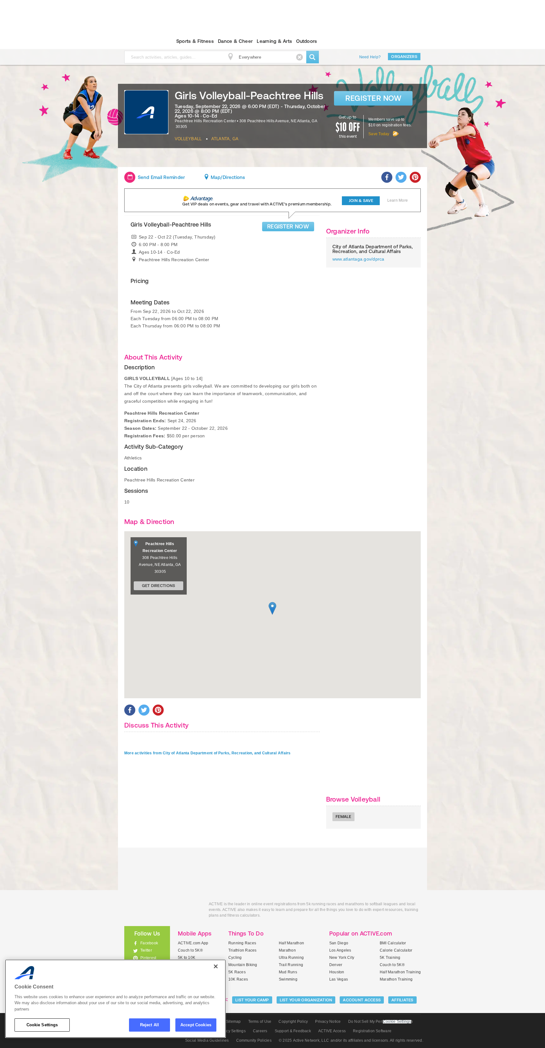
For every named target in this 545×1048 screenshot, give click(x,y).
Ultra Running (291, 957)
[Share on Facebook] (386, 177)
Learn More (397, 200)
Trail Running (291, 965)
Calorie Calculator (396, 950)
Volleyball (188, 138)
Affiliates (402, 1000)
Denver (335, 965)
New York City (341, 957)
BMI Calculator (393, 943)
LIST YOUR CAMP (252, 1000)
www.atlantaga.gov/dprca (358, 259)
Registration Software (372, 1031)
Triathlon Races (242, 950)
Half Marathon (291, 943)
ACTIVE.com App (193, 943)
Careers (260, 1031)
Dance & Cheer (235, 41)
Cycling (235, 957)
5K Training (390, 957)
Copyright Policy (293, 1021)
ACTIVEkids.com (141, 41)
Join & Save (361, 200)
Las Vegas (338, 979)
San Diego (338, 943)
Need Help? (370, 57)
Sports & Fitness (195, 41)
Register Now (373, 98)
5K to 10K (186, 957)
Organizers (404, 56)
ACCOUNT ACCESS (362, 1000)
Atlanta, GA (225, 138)
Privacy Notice (328, 1021)
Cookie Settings (42, 1024)
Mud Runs (288, 972)
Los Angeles (340, 950)
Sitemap (233, 1021)
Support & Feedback (293, 1031)
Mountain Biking (242, 965)
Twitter (146, 950)
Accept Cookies (195, 1024)
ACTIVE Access (332, 1031)
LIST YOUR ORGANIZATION (306, 1000)
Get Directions (158, 585)
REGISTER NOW (288, 226)
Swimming (288, 979)
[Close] (216, 966)
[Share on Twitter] (401, 177)
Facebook (149, 943)
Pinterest (148, 958)
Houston (336, 972)
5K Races (237, 972)
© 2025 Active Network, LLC (304, 1040)
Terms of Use (260, 1021)
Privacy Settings (231, 1031)
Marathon (287, 950)
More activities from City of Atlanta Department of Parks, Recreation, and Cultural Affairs (207, 753)
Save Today (378, 134)
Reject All (149, 1024)
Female (343, 816)
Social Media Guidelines (207, 1040)
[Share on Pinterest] (415, 177)
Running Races (242, 943)
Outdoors (306, 41)
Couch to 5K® (190, 950)
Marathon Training (396, 979)
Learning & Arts (274, 41)
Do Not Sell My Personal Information (380, 1021)
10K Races (238, 979)
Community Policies (254, 1040)
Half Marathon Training (400, 972)
